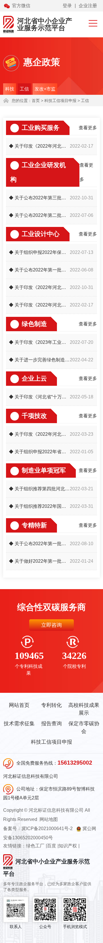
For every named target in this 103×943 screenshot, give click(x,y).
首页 (36, 100)
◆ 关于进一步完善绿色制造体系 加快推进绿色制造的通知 (39, 359)
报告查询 (51, 723)
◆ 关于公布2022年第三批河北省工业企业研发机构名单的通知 (39, 197)
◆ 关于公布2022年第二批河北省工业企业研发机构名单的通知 (39, 215)
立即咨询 (51, 625)
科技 (9, 88)
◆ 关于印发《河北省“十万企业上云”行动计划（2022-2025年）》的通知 (39, 396)
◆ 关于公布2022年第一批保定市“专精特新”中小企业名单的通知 (39, 543)
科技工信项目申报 (51, 742)
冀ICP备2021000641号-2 (47, 828)
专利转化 (51, 705)
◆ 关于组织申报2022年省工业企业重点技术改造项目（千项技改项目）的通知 (39, 451)
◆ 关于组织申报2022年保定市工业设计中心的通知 (39, 252)
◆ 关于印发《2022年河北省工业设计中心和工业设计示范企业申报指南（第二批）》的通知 (39, 287)
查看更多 (88, 127)
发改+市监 (45, 88)
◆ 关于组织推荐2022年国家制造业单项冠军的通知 (39, 506)
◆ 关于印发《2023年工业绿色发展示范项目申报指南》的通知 (39, 342)
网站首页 (19, 705)
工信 (24, 88)
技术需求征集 (19, 723)
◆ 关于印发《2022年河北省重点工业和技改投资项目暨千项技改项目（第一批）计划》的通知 (39, 434)
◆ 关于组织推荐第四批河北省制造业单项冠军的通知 (39, 488)
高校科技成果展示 (83, 709)
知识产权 (68, 845)
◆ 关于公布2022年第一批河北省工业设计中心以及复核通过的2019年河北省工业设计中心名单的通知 (39, 269)
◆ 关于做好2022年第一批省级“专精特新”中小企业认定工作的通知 (39, 561)
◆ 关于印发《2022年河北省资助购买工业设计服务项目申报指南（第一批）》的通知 (39, 146)
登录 (67, 5)
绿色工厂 (35, 845)
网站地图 (48, 819)
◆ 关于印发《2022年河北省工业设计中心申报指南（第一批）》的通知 (39, 304)
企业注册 (88, 5)
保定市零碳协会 (83, 727)
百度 (51, 845)
